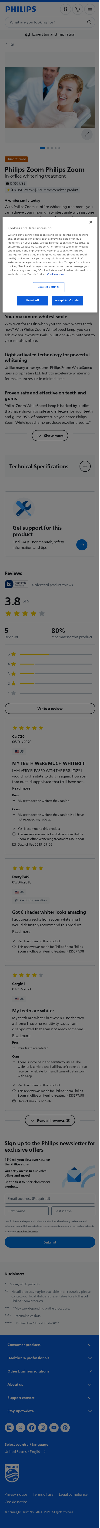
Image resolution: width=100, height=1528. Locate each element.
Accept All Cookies (65, 304)
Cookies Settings (47, 290)
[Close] (88, 222)
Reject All (31, 304)
